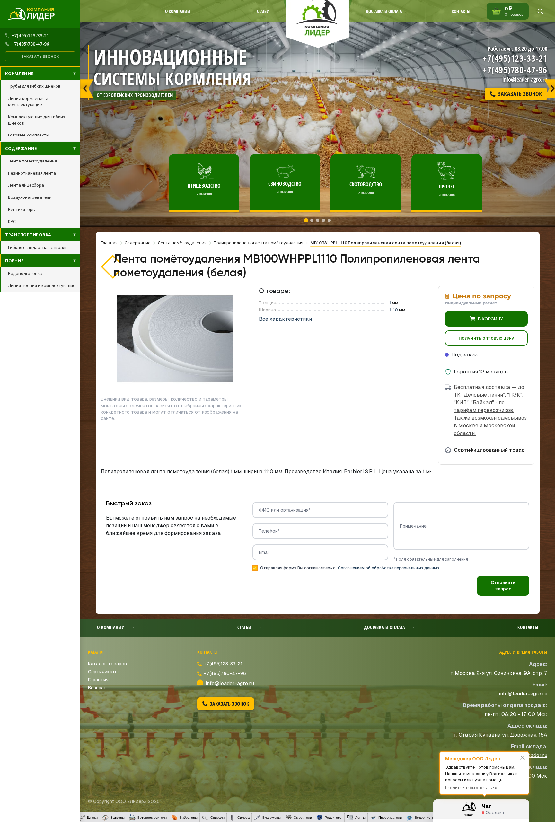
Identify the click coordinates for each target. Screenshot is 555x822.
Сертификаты (103, 671)
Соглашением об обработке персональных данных (388, 568)
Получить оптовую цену (486, 338)
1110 (393, 309)
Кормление (19, 73)
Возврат (97, 687)
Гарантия (98, 679)
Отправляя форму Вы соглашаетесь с (349, 568)
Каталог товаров (107, 663)
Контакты (461, 11)
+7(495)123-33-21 (30, 35)
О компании (177, 11)
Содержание (21, 148)
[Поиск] (540, 11)
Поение (14, 261)
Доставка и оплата (384, 11)
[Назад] (87, 86)
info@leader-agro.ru (524, 79)
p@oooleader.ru (528, 755)
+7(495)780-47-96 (30, 44)
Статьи (263, 11)
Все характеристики (285, 319)
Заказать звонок (40, 56)
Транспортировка (28, 235)
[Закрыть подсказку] (522, 757)
